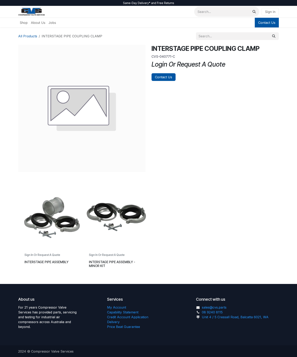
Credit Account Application (127, 317)
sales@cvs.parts (214, 307)
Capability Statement (122, 312)
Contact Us (266, 23)
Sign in (270, 12)
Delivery (113, 322)
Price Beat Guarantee (123, 327)
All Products (27, 36)
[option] (148, 231)
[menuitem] (23, 23)
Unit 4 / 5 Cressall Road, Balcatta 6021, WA (235, 317)
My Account (116, 307)
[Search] (254, 12)
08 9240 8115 (212, 312)
